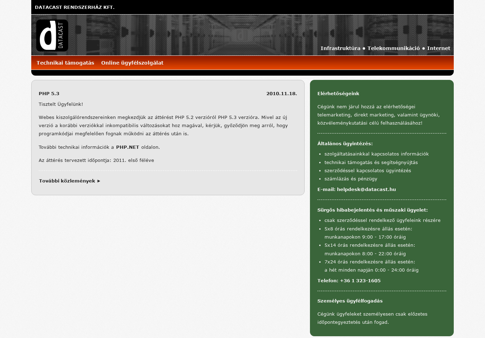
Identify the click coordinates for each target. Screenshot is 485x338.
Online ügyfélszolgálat (132, 63)
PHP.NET (127, 147)
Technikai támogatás (65, 63)
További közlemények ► (70, 181)
